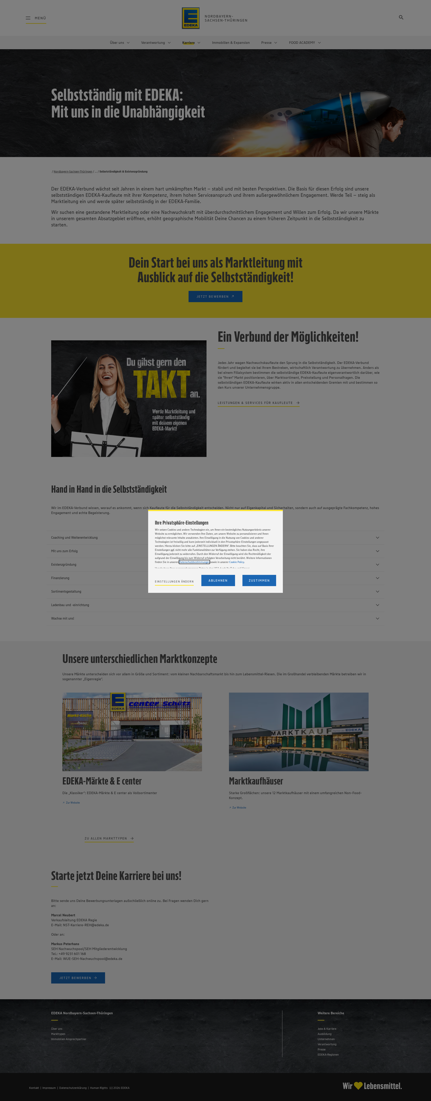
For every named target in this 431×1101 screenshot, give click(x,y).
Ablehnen (218, 580)
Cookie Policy (236, 562)
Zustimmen (259, 580)
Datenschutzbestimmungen (194, 562)
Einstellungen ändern (174, 581)
